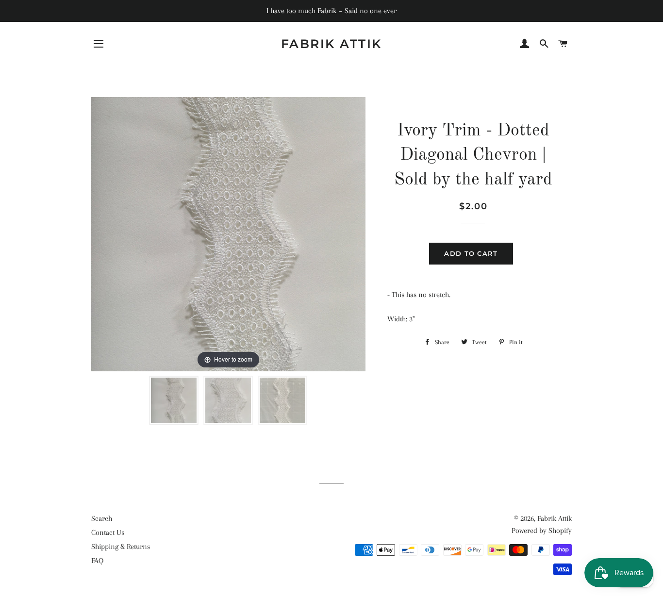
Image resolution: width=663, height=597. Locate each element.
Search (101, 518)
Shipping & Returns (120, 546)
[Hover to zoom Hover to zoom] (228, 233)
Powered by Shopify (542, 530)
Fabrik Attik (331, 43)
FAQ (97, 560)
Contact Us (107, 532)
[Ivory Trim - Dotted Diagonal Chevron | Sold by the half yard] (173, 400)
